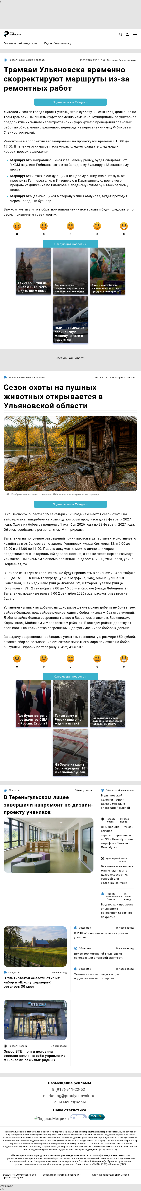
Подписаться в (70, 102)
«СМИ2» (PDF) (99, 1164)
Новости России (111, 820)
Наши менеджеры (69, 1102)
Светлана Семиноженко (121, 60)
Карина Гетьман (125, 377)
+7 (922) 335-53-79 (106, 1149)
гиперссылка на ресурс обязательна (101, 1131)
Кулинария (112, 858)
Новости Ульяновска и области (27, 60)
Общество (14, 790)
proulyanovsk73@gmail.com (58, 1149)
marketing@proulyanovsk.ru (68, 1096)
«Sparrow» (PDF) (117, 1164)
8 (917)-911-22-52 (68, 1089)
